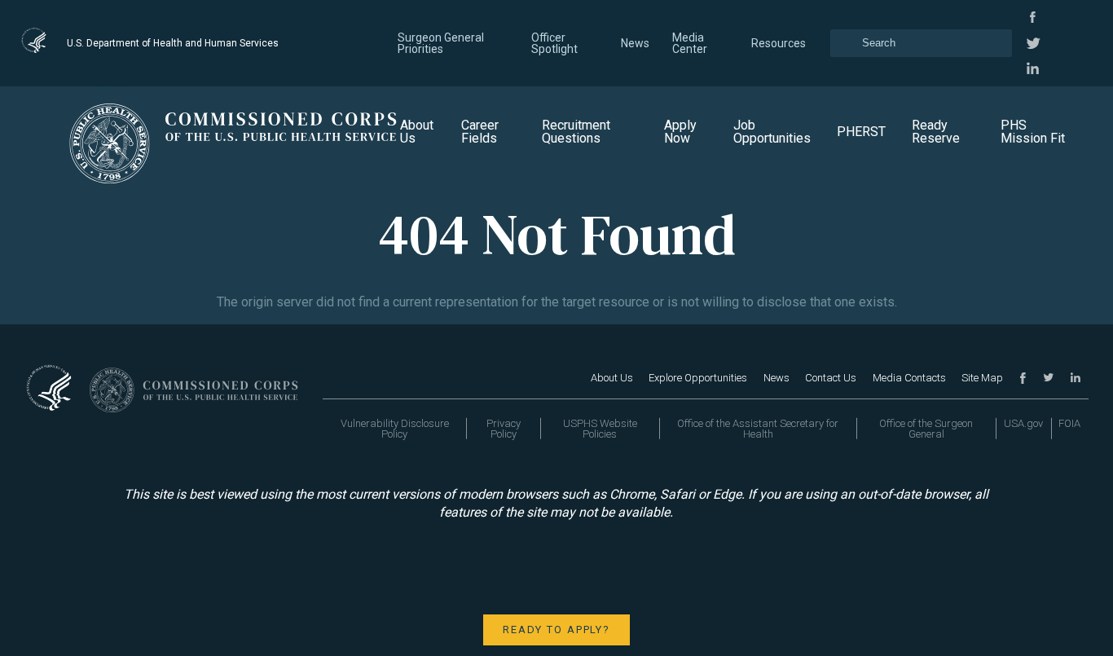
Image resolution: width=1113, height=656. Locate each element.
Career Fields (480, 131)
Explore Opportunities (698, 378)
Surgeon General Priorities (441, 43)
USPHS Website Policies (600, 428)
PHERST (861, 131)
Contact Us (830, 378)
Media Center (689, 43)
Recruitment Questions (576, 131)
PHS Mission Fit (1033, 131)
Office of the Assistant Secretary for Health (757, 428)
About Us (416, 131)
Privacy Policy (503, 428)
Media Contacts (909, 378)
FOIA (1069, 423)
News (635, 43)
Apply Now (680, 131)
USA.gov (1023, 423)
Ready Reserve (936, 131)
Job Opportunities (772, 131)
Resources (778, 43)
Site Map (982, 378)
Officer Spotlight (554, 43)
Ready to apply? (556, 629)
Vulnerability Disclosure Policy (395, 428)
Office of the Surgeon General (926, 428)
